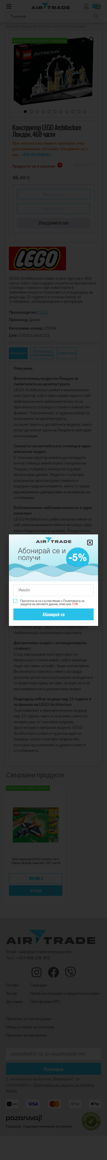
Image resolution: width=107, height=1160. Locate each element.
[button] (90, 542)
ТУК (75, 604)
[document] (53, 580)
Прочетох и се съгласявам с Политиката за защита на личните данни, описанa (52, 602)
